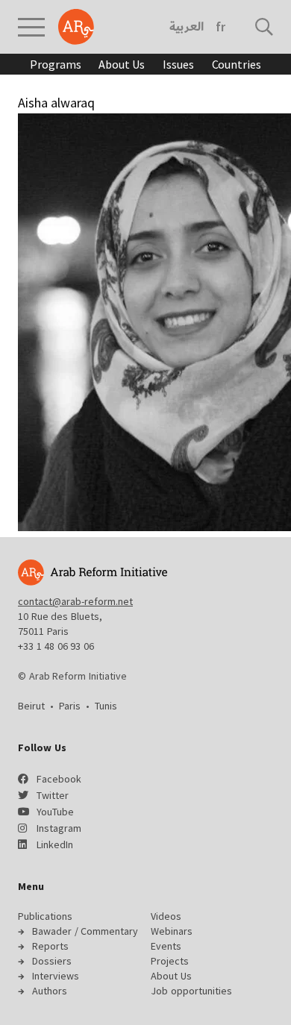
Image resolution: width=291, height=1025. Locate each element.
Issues (178, 64)
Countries (236, 64)
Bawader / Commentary (85, 931)
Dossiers (52, 961)
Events (166, 946)
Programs (55, 64)
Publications (45, 916)
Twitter (53, 795)
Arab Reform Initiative (76, 27)
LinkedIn (55, 844)
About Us (121, 64)
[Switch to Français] (220, 27)
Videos (166, 916)
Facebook (59, 779)
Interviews (55, 975)
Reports (50, 946)
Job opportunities (191, 990)
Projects (170, 961)
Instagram (59, 828)
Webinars (172, 931)
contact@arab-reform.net (75, 601)
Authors (49, 990)
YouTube (55, 811)
